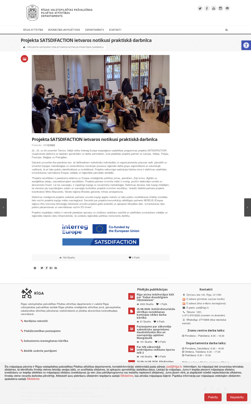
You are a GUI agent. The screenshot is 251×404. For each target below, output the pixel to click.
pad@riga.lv (202, 307)
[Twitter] (200, 8)
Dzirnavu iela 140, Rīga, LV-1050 (204, 294)
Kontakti (115, 29)
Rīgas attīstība (33, 29)
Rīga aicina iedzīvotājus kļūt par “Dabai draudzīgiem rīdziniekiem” (155, 297)
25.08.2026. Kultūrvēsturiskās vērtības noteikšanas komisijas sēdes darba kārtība (156, 313)
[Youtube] (214, 8)
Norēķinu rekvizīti (36, 321)
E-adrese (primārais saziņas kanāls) (206, 299)
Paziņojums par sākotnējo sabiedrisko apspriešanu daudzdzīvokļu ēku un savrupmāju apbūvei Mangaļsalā (154, 332)
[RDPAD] (59, 12)
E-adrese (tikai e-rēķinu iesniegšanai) (206, 303)
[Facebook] (207, 8)
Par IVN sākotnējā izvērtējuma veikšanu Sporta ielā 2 (156, 349)
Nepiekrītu (237, 397)
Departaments (94, 29)
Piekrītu (213, 397)
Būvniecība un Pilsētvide (64, 29)
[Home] (24, 47)
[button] (246, 45)
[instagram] (220, 8)
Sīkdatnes (126, 375)
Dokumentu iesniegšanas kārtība (46, 341)
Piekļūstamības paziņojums (42, 331)
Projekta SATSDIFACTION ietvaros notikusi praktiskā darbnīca (94, 139)
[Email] (227, 8)
